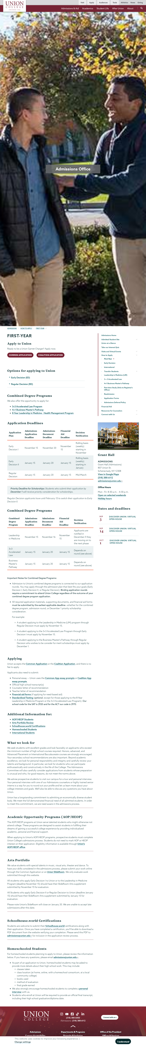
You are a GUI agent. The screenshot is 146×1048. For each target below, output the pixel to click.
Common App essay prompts (59, 678)
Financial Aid (106, 407)
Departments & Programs (73, 1032)
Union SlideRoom (55, 871)
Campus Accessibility (35, 1035)
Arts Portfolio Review (23, 722)
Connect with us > (110, 1017)
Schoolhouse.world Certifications (28, 726)
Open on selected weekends (112, 495)
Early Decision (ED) (20, 377)
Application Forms (111, 398)
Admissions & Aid (70, 8)
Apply (91, 3)
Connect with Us (108, 414)
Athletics (124, 3)
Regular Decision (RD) (22, 384)
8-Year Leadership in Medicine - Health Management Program (43, 413)
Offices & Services (110, 1035)
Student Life (103, 8)
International (109, 367)
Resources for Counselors (111, 411)
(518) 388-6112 (105, 477)
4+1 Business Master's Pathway (28, 409)
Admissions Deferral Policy (115, 402)
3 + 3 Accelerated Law (113, 379)
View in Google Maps (108, 474)
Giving (140, 3)
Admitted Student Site (110, 339)
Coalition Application (50, 355)
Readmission (109, 394)
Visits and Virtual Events (111, 351)
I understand (123, 1041)
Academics (87, 8)
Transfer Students (111, 371)
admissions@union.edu (18, 935)
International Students (23, 732)
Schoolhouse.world (55, 925)
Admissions (12, 328)
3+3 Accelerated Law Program (27, 406)
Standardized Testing (22, 697)
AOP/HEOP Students (22, 719)
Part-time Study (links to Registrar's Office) (118, 389)
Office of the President (110, 1032)
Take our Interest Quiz (110, 347)
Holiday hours (105, 498)
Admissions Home (108, 335)
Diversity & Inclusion (73, 1035)
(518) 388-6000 (73, 1018)
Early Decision (109, 363)
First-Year (40, 328)
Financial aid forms (21, 694)
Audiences (103, 3)
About (130, 8)
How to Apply (26, 328)
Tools (115, 3)
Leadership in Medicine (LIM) (115, 375)
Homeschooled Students (24, 729)
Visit (82, 3)
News (133, 3)
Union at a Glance (108, 343)
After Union (118, 8)
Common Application (20, 355)
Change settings (23, 1042)
